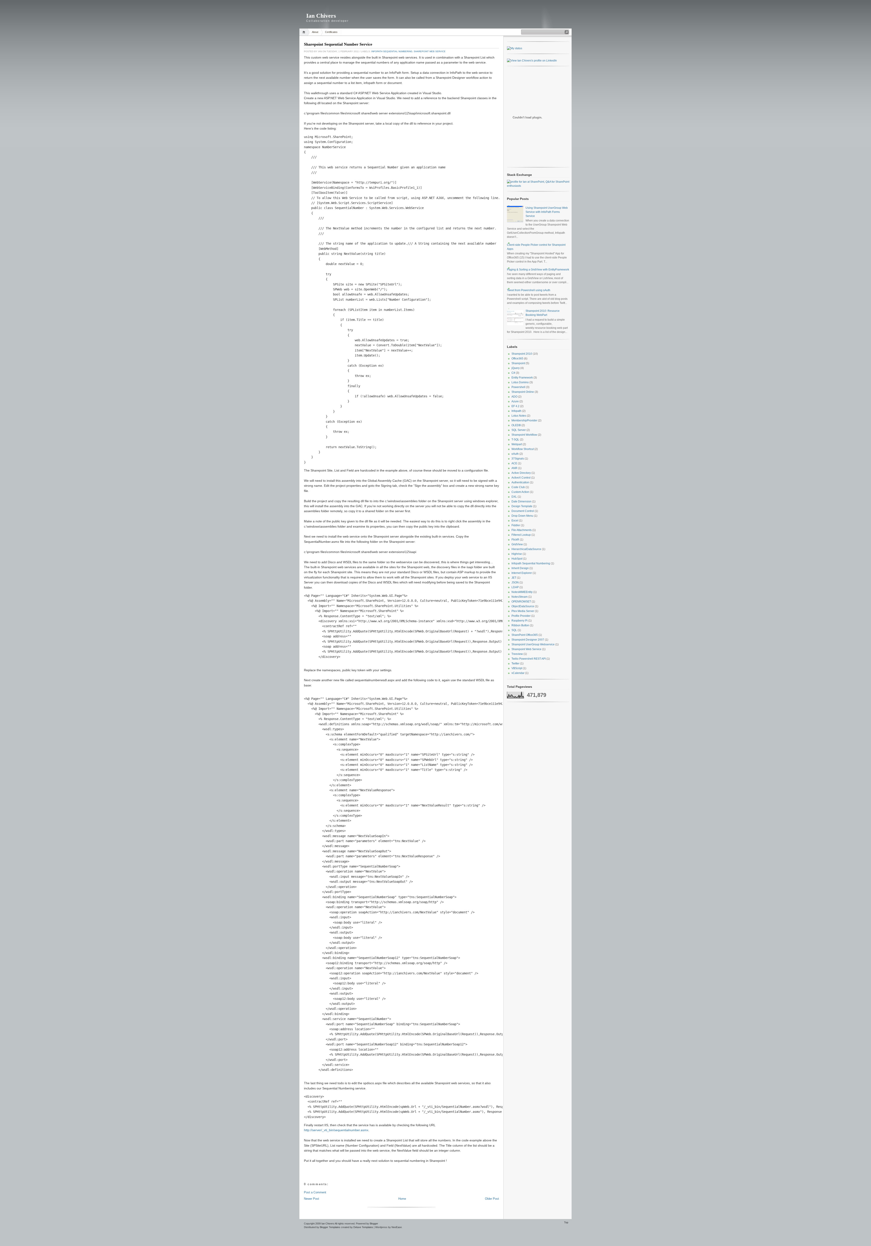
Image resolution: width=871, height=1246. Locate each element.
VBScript (516, 668)
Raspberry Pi (519, 620)
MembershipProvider (524, 420)
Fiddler (515, 525)
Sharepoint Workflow (524, 434)
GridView (517, 544)
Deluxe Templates (363, 1227)
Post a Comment (315, 1192)
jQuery (515, 368)
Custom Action (520, 492)
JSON (515, 582)
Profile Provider (521, 615)
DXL (514, 496)
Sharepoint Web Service (429, 51)
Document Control (522, 511)
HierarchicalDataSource (526, 549)
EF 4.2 (515, 406)
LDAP (515, 587)
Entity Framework (522, 377)
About (315, 32)
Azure (515, 401)
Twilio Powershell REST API (528, 658)
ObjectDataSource (522, 606)
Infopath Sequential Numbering (391, 51)
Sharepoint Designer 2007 (527, 639)
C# (513, 372)
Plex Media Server (522, 611)
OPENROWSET (521, 601)
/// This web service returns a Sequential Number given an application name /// (374, 169)
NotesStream (519, 596)
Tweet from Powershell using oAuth (528, 290)
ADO (514, 396)
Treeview (517, 654)
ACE (514, 463)
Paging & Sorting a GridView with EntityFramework (538, 269)
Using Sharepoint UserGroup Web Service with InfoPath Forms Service (547, 212)
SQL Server (518, 430)
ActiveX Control (521, 477)
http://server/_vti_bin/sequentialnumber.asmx (336, 1130)
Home (304, 32)
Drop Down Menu (522, 515)
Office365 (517, 358)
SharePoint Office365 (524, 635)
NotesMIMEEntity (522, 592)
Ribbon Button (520, 625)
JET (513, 577)
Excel (514, 520)
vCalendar (517, 673)
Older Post (492, 1198)
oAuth (515, 453)
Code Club (518, 487)
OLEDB (516, 425)
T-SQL (515, 439)
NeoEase (396, 1227)
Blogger (374, 1223)
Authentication (520, 482)
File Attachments (521, 530)
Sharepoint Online (522, 391)
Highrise (516, 553)
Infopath (516, 411)
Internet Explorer (521, 573)
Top (566, 1222)
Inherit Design (520, 568)
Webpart (516, 444)
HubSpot (516, 558)
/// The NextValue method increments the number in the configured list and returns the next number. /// (400, 230)
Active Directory (521, 472)
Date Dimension (521, 501)
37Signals (517, 458)
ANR (514, 468)
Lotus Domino (520, 382)
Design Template (521, 506)
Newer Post (311, 1198)
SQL (514, 630)
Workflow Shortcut (522, 449)
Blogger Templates (330, 1227)
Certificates (331, 32)
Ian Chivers (321, 15)
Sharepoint (518, 363)
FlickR (515, 539)
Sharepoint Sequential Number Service (338, 44)
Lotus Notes (518, 415)
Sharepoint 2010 (521, 353)
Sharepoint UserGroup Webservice (533, 644)
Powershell (518, 387)
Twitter (515, 663)
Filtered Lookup (521, 534)
